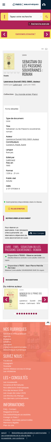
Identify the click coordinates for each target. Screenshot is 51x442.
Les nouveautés (10, 382)
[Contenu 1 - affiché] (15, 313)
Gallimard (17, 85)
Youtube (7, 366)
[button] (46, 4)
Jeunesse (7, 344)
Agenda (7, 336)
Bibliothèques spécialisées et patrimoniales (29, 433)
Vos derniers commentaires (15, 398)
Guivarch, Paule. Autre (16, 145)
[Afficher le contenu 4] (22, 313)
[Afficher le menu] (3, 4)
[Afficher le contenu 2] (17, 313)
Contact (12, 409)
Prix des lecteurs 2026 (13, 390)
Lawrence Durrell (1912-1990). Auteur (22, 81)
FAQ (5, 409)
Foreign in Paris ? (11, 417)
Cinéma (7, 342)
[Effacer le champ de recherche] (41, 16)
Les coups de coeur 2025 (14, 393)
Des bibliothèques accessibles (16, 414)
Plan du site (8, 425)
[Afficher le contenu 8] (31, 313)
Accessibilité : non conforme (12, 438)
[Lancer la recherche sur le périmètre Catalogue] (46, 16)
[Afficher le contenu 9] (34, 313)
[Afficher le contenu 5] (24, 313)
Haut (48, 322)
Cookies (6, 420)
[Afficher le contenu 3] (19, 313)
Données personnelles (22, 420)
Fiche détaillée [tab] (11, 109)
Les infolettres (9, 371)
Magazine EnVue (11, 412)
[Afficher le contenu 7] (29, 313)
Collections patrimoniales (15, 347)
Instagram (8, 363)
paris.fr (4, 433)
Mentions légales (11, 423)
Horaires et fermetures (13, 385)
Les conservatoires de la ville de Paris (16, 435)
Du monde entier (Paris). (26, 94)
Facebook (7, 361)
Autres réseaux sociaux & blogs (17, 369)
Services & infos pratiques (14, 334)
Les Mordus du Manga (13, 396)
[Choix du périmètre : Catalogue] (4, 16)
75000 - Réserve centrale (30, 255)
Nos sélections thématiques (16, 388)
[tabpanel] (25, 153)
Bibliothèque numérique (14, 350)
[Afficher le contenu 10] (36, 313)
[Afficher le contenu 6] (27, 313)
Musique (7, 339)
